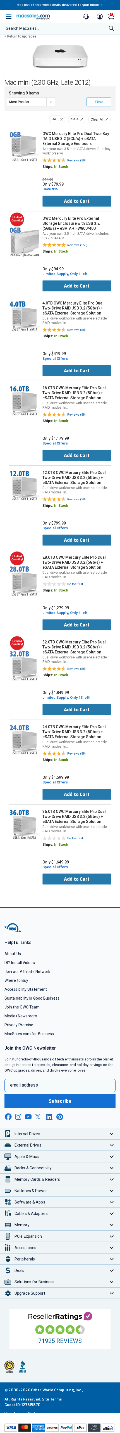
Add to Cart (77, 201)
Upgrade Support (30, 1293)
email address (24, 1085)
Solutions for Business (34, 1282)
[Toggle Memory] (112, 1224)
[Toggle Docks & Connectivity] (112, 1167)
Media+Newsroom (20, 1016)
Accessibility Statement (25, 989)
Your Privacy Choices (22, 1414)
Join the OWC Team (22, 1007)
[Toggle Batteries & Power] (112, 1190)
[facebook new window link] (8, 1116)
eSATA (74, 119)
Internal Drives (27, 1134)
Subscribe (60, 1101)
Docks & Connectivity (33, 1168)
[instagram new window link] (18, 1117)
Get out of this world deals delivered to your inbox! (60, 5)
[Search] (111, 29)
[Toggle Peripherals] (112, 1259)
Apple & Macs (27, 1156)
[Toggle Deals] (112, 1270)
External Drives (28, 1145)
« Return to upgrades (20, 36)
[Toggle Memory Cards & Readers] (112, 1179)
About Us (12, 954)
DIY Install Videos (19, 962)
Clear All (97, 119)
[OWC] (13, 931)
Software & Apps (30, 1202)
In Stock (61, 166)
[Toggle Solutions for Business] (112, 1281)
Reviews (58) (76, 160)
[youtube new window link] (28, 1116)
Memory (22, 1225)
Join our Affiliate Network (27, 971)
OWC (55, 119)
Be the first (75, 584)
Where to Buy (16, 980)
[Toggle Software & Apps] (112, 1202)
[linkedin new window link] (49, 1117)
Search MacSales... (22, 28)
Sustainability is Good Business (31, 998)
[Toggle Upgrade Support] (112, 1293)
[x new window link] (38, 1116)
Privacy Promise (18, 1025)
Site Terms (52, 1399)
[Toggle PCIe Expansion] (112, 1236)
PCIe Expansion (28, 1236)
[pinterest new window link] (59, 1117)
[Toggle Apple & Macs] (112, 1156)
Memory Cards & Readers (37, 1179)
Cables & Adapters (31, 1213)
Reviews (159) (77, 245)
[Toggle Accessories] (112, 1247)
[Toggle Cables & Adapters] (112, 1213)
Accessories (25, 1247)
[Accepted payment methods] (60, 1428)
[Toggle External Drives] (112, 1145)
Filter (99, 102)
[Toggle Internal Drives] (112, 1133)
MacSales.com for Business (29, 1034)
